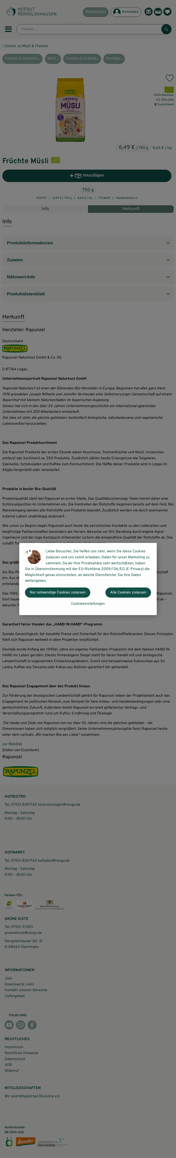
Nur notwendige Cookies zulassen (57, 592)
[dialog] (88, 579)
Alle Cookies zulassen (128, 592)
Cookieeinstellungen (88, 604)
